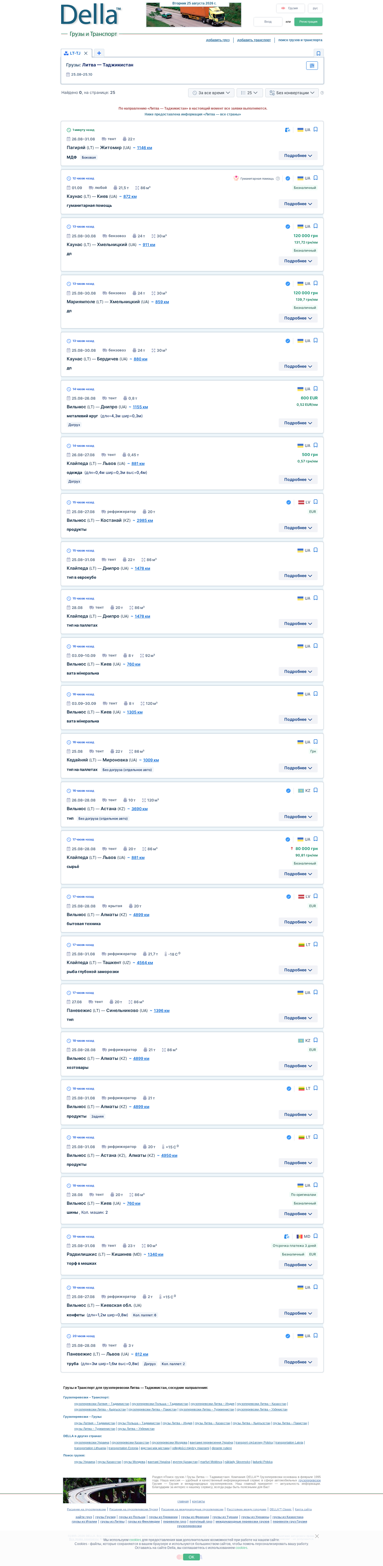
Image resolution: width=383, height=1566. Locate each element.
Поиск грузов (73, 1455)
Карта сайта (303, 1509)
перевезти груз (174, 1521)
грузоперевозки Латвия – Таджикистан (101, 1403)
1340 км (155, 1254)
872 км (130, 196)
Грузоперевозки (75, 1397)
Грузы (96, 1416)
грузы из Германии (163, 1517)
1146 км (144, 147)
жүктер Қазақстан (185, 1461)
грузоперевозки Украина (91, 1442)
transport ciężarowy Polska (254, 1442)
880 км (140, 358)
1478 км (142, 568)
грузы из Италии (84, 1521)
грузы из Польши (132, 1517)
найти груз (84, 1517)
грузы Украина (84, 1461)
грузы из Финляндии (144, 1521)
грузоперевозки (189, 1526)
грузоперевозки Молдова (169, 1442)
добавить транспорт (254, 40)
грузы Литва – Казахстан (212, 1423)
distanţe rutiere (222, 1448)
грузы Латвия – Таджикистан (94, 1423)
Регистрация (308, 21)
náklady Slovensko (237, 1461)
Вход (267, 21)
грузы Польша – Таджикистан (139, 1423)
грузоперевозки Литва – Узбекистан (262, 1409)
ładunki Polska (263, 1461)
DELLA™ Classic (281, 1509)
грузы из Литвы (112, 1521)
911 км (149, 244)
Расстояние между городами (246, 1509)
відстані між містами (155, 1448)
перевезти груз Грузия (290, 1521)
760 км (133, 664)
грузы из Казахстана (288, 1517)
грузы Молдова (134, 1461)
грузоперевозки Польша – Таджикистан (160, 1403)
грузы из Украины (255, 1517)
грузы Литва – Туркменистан (94, 1428)
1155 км (140, 406)
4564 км (145, 962)
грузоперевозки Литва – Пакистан (152, 1409)
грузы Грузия (105, 1517)
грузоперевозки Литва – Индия (212, 1403)
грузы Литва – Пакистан (290, 1423)
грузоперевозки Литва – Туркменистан (206, 1409)
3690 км (139, 808)
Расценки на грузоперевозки (86, 1509)
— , (111, 1155)
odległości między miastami (190, 1448)
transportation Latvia (289, 1442)
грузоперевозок (310, 1480)
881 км (138, 463)
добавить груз (218, 40)
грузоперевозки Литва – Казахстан (261, 1403)
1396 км (162, 1010)
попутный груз (201, 1521)
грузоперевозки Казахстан (130, 1442)
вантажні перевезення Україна (211, 1442)
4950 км (169, 1155)
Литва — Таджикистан (99, 65)
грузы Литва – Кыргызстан (251, 1423)
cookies (135, 1540)
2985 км (145, 520)
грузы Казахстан (109, 1461)
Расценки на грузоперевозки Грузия (133, 1509)
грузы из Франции (195, 1517)
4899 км (141, 914)
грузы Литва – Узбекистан (136, 1428)
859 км (162, 301)
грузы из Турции (225, 1517)
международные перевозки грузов (242, 1521)
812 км (141, 1354)
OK (191, 1557)
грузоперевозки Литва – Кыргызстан (100, 1409)
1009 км (151, 759)
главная (183, 1501)
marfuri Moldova (211, 1461)
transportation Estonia (123, 1448)
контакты (198, 1501)
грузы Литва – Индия (177, 1423)
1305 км (135, 712)
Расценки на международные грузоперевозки (192, 1509)
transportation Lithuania (90, 1448)
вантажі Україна (159, 1461)
